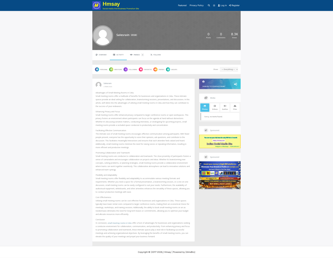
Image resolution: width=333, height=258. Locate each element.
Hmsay (111, 4)
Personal (104, 69)
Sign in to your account (213, 86)
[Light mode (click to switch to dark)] (214, 5)
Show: (215, 69)
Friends (138, 55)
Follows (157, 55)
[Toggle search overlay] (209, 5)
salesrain (108, 83)
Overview (103, 55)
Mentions (118, 69)
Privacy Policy (197, 5)
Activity (120, 55)
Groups (174, 69)
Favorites (148, 69)
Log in (224, 5)
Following (133, 69)
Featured (182, 5)
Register (236, 5)
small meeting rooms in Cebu (120, 223)
